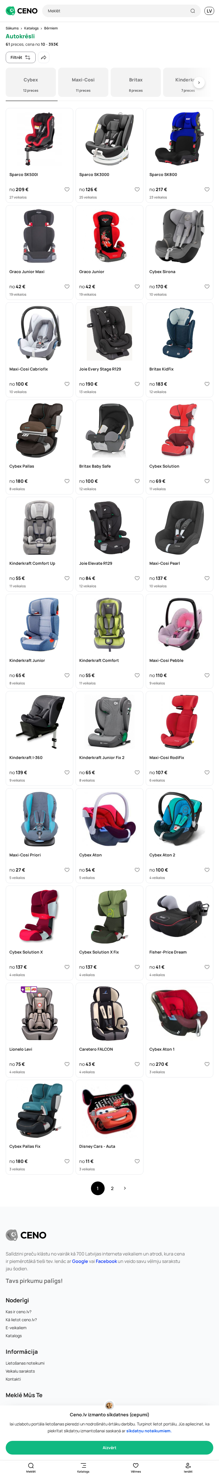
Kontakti (13, 1379)
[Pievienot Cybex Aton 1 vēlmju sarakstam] (207, 1064)
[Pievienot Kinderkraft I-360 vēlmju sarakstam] (67, 772)
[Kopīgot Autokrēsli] (43, 57)
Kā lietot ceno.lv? (21, 1319)
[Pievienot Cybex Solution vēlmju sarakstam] (207, 481)
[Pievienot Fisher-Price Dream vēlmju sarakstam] (207, 967)
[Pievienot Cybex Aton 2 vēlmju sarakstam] (207, 870)
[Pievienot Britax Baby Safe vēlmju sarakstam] (137, 481)
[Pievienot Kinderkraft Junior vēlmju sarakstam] (67, 675)
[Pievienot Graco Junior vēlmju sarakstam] (137, 287)
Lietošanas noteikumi (25, 1363)
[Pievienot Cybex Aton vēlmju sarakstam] (137, 870)
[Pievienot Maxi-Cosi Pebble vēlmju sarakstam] (207, 675)
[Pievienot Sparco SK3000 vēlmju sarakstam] (137, 189)
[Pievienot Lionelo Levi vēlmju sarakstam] (67, 1064)
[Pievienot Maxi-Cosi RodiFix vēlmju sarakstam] (207, 772)
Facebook (106, 1261)
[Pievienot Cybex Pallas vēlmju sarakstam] (67, 481)
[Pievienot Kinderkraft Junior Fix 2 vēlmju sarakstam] (137, 772)
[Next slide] (199, 82)
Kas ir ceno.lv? (18, 1311)
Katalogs (14, 1335)
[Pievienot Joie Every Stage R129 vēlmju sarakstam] (137, 384)
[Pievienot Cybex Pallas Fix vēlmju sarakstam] (67, 1161)
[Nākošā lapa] (124, 1188)
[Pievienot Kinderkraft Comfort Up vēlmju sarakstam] (67, 578)
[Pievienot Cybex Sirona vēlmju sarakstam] (207, 287)
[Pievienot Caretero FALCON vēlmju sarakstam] (137, 1064)
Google (80, 1261)
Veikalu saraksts (20, 1371)
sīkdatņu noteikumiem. (149, 1430)
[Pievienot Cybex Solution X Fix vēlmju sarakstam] (137, 967)
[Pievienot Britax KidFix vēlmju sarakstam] (207, 384)
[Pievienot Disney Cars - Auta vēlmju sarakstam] (137, 1161)
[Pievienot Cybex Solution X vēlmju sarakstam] (67, 967)
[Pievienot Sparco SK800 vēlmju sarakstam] (207, 189)
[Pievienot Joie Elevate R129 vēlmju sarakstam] (137, 578)
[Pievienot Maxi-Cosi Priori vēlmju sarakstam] (67, 870)
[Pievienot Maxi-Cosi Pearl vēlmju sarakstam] (207, 578)
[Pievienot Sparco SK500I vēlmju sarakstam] (67, 189)
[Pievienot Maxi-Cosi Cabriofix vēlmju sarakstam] (67, 384)
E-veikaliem (16, 1327)
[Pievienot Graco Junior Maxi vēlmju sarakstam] (67, 287)
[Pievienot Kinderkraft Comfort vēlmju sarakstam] (137, 675)
